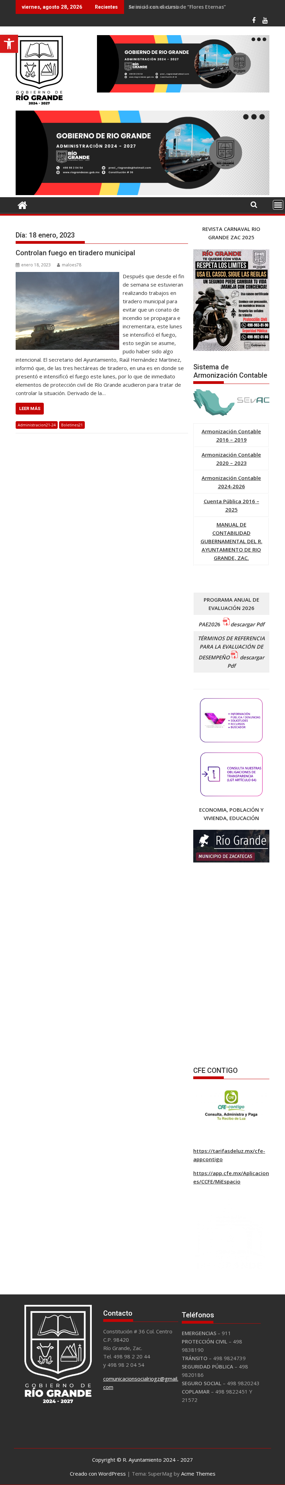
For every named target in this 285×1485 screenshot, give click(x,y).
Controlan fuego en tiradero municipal (75, 253)
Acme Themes (198, 1473)
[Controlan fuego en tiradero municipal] (67, 276)
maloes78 (71, 265)
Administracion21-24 (37, 424)
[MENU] (278, 205)
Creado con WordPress (98, 1473)
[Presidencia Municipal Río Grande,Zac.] (142, 193)
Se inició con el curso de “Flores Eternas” (177, 6)
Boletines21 (72, 424)
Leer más (29, 408)
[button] (9, 44)
